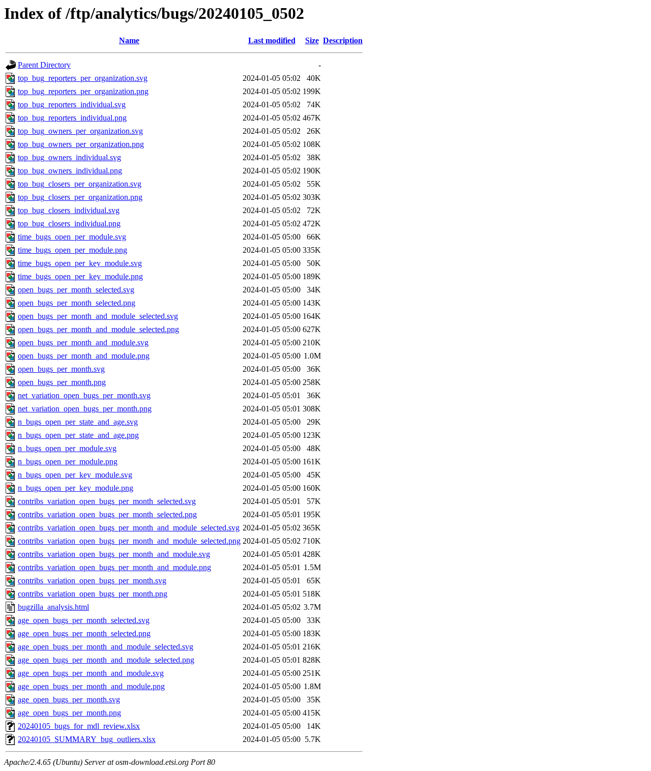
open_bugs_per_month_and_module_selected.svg (98, 316)
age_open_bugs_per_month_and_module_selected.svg (105, 646)
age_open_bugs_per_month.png (69, 712)
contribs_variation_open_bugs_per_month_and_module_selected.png (129, 541)
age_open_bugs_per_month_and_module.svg (91, 673)
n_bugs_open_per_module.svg (67, 448)
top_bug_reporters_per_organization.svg (82, 78)
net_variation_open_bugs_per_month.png (85, 408)
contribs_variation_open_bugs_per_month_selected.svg (107, 501)
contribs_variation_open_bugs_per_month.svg (92, 580)
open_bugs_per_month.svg (61, 369)
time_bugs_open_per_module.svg (72, 236)
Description (343, 40)
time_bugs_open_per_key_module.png (80, 276)
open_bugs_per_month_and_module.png (84, 355)
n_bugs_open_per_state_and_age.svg (78, 422)
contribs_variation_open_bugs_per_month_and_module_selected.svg (129, 527)
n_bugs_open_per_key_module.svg (75, 474)
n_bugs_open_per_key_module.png (75, 488)
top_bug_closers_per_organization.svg (79, 184)
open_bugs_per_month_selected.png (76, 303)
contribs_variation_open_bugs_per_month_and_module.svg (114, 554)
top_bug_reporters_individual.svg (72, 104)
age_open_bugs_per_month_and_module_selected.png (106, 660)
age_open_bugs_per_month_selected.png (84, 633)
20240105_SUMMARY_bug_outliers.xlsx (87, 739)
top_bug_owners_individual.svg (69, 157)
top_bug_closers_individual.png (69, 223)
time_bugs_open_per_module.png (72, 250)
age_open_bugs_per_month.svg (69, 699)
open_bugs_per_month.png (62, 382)
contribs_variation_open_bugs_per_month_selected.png (107, 514)
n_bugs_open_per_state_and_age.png (78, 435)
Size (312, 40)
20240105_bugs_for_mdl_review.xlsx (79, 726)
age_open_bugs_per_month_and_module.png (91, 686)
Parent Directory (44, 65)
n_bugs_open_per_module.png (67, 461)
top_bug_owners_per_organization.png (81, 144)
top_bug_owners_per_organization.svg (80, 131)
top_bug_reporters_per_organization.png (83, 91)
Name (129, 40)
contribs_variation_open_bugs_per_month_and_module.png (114, 567)
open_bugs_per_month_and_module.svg (83, 342)
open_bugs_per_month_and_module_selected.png (98, 329)
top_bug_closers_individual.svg (69, 210)
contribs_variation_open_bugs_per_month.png (92, 593)
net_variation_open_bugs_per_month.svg (84, 395)
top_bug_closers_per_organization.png (80, 197)
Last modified (271, 40)
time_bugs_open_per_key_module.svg (80, 263)
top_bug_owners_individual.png (70, 170)
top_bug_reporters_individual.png (72, 117)
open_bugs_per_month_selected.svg (76, 289)
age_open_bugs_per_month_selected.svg (84, 620)
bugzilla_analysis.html (53, 607)
